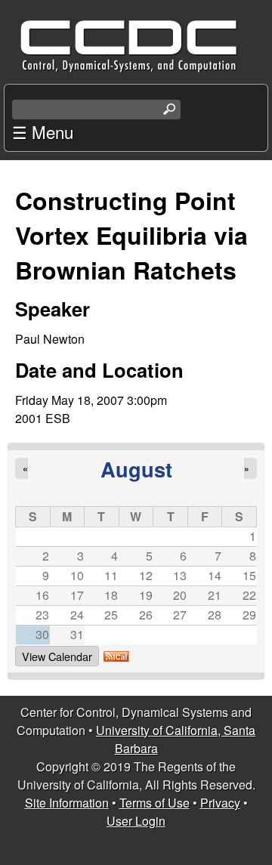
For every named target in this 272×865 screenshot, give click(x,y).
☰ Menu (42, 131)
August (136, 468)
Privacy (220, 802)
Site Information (67, 802)
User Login (136, 820)
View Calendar (57, 656)
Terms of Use (154, 802)
